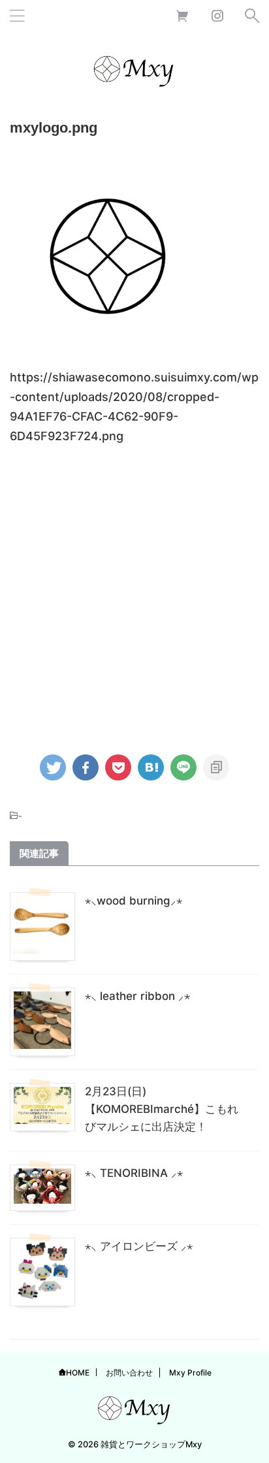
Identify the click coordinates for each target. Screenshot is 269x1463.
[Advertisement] (134, 593)
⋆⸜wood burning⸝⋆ (133, 900)
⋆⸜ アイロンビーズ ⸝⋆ (139, 1246)
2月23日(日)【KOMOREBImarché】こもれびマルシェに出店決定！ (161, 1109)
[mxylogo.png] (151, 767)
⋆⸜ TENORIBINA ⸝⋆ (134, 1173)
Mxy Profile (190, 1372)
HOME (77, 1372)
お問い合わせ (129, 1372)
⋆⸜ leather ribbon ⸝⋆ (137, 996)
